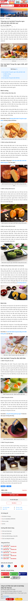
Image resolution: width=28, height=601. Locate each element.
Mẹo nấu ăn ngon (19, 509)
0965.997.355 (6, 552)
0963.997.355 (6, 549)
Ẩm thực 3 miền (19, 507)
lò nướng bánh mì (21, 282)
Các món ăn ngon (6, 507)
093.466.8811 (13, 558)
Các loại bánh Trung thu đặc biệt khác (10, 77)
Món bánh (8, 18)
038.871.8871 (6, 558)
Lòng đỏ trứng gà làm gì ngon (13, 413)
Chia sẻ (3, 486)
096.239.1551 (13, 555)
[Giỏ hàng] (23, 6)
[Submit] (12, 6)
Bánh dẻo (6, 75)
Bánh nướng (7, 74)
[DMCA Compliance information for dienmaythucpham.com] (15, 577)
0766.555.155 (13, 546)
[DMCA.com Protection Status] (5, 577)
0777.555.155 (13, 552)
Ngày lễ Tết (5, 509)
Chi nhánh (19, 6)
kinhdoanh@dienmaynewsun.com (11, 598)
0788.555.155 (13, 549)
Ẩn (16, 69)
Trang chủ (2, 18)
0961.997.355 (6, 546)
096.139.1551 (6, 555)
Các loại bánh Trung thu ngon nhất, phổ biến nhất (13, 72)
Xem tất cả (14, 503)
